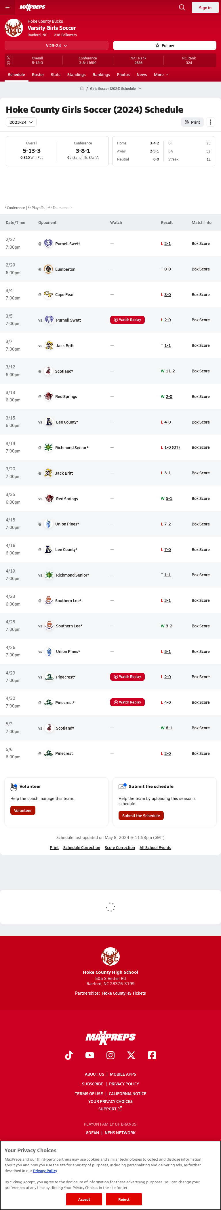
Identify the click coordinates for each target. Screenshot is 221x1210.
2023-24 (17, 122)
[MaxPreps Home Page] (82, 88)
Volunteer (23, 810)
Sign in (205, 7)
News (142, 74)
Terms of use (89, 1093)
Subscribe (92, 1084)
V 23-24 (53, 45)
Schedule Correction (81, 847)
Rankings (101, 74)
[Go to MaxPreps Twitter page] (131, 1056)
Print (195, 122)
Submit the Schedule (141, 815)
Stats (55, 74)
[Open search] (182, 7)
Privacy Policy (124, 1084)
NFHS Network (120, 1133)
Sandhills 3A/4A (86, 157)
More (159, 74)
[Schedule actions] (210, 122)
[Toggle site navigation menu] (7, 7)
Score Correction (120, 847)
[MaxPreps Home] (32, 7)
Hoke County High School (110, 972)
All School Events (155, 847)
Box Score (201, 243)
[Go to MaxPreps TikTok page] (69, 1056)
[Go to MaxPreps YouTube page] (89, 1056)
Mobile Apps (123, 1074)
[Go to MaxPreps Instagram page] (110, 1056)
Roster (38, 74)
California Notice (127, 1093)
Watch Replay (130, 319)
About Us (94, 1074)
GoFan (92, 1133)
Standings (76, 74)
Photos (123, 74)
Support (107, 1109)
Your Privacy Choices (110, 1101)
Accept (84, 1199)
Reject (123, 1199)
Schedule (16, 74)
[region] (110, 1175)
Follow (168, 45)
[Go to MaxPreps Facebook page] (152, 1056)
